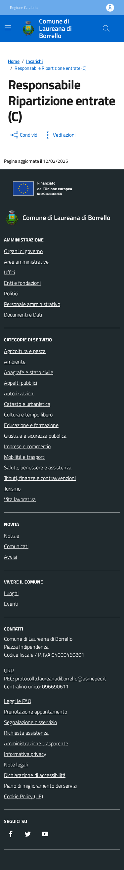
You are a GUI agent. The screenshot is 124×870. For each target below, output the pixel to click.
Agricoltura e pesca (25, 351)
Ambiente (14, 362)
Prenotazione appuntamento (35, 712)
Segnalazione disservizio (30, 722)
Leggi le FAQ (17, 701)
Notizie (11, 536)
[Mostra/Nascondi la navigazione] (8, 28)
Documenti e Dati (23, 315)
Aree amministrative (26, 262)
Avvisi (10, 557)
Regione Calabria (24, 8)
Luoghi (11, 593)
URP (9, 670)
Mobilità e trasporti (24, 457)
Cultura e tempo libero (28, 414)
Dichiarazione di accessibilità (34, 775)
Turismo (12, 489)
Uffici (9, 272)
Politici (11, 293)
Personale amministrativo (32, 304)
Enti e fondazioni (22, 283)
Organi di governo (23, 251)
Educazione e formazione (31, 425)
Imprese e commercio (27, 446)
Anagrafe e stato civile (28, 372)
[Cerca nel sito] (106, 28)
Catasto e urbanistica (27, 404)
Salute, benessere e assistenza (37, 467)
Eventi (11, 604)
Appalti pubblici (20, 383)
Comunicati (16, 546)
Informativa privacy (25, 754)
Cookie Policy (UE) (23, 796)
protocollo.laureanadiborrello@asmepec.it (60, 678)
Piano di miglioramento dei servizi (40, 786)
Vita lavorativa (20, 499)
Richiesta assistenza (26, 733)
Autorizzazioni (19, 393)
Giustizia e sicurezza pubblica (35, 436)
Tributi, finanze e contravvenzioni (40, 478)
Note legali (16, 764)
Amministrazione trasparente (36, 743)
